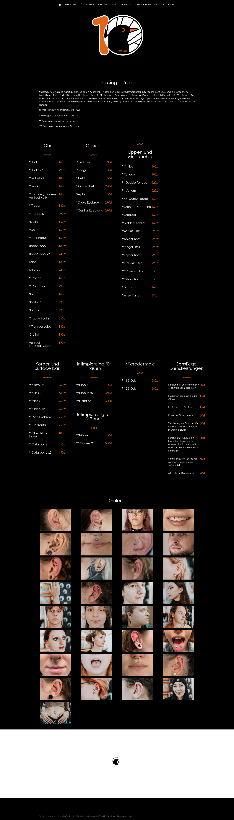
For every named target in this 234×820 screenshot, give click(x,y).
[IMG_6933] (96, 675)
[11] (178, 579)
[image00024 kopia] (178, 651)
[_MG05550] (137, 579)
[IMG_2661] (55, 675)
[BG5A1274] (96, 603)
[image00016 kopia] (137, 651)
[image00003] (55, 627)
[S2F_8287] (178, 699)
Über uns (70, 5)
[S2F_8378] (55, 723)
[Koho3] (178, 675)
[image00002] (178, 603)
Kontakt (126, 5)
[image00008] (96, 651)
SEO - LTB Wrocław (106, 816)
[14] (55, 603)
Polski (171, 5)
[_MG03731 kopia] (178, 555)
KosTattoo (67, 816)
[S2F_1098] (137, 699)
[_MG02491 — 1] (55, 530)
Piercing (103, 5)
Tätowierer (87, 5)
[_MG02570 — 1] (96, 530)
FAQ (114, 5)
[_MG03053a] (96, 555)
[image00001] (137, 603)
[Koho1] (137, 675)
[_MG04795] (96, 579)
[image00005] (137, 627)
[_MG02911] (178, 530)
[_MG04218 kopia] (55, 579)
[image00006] (178, 627)
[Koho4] (55, 699)
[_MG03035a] (55, 555)
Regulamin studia (125, 816)
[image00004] (96, 627)
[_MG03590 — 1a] (137, 555)
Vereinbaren (143, 5)
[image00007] (55, 651)
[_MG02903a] (137, 530)
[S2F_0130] (96, 699)
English (159, 5)
